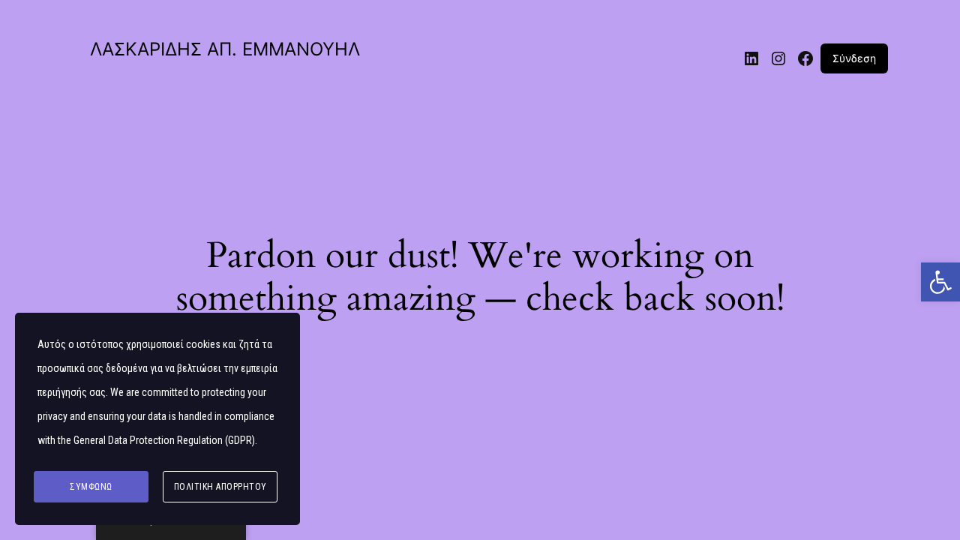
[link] (940, 282)
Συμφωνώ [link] (91, 487)
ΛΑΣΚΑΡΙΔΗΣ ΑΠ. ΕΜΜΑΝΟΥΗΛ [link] (225, 49)
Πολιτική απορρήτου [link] (220, 487)
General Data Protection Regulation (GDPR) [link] (164, 440)
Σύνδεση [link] (854, 58)
